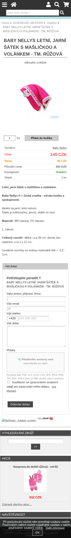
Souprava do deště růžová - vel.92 (35, 466)
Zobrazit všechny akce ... (17, 504)
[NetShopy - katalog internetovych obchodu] (27, 420)
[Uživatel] (48, 5)
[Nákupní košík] (66, 5)
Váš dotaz (11, 266)
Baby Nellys (60, 147)
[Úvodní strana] (14, 5)
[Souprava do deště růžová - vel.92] (35, 480)
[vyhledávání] (57, 5)
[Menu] (4, 5)
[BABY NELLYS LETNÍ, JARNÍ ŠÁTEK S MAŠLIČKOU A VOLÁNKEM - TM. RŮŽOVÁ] (35, 98)
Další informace (55, 528)
